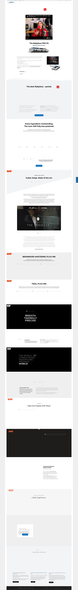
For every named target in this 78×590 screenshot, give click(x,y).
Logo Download (19, 0)
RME (25, 2)
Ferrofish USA (29, 2)
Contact (23, 0)
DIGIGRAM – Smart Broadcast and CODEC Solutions (41, 2)
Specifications (39, 165)
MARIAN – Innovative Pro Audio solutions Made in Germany (46, 2)
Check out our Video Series (46, 417)
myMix (34, 3)
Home (8, 0)
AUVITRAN (50, 2)
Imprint (32, 588)
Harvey (54, 2)
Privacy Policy (29, 588)
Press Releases (15, 0)
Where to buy (11, 0)
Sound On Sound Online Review (39, 249)
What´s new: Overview (39, 115)
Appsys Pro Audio (37, 2)
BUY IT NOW (25, 534)
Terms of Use (25, 588)
